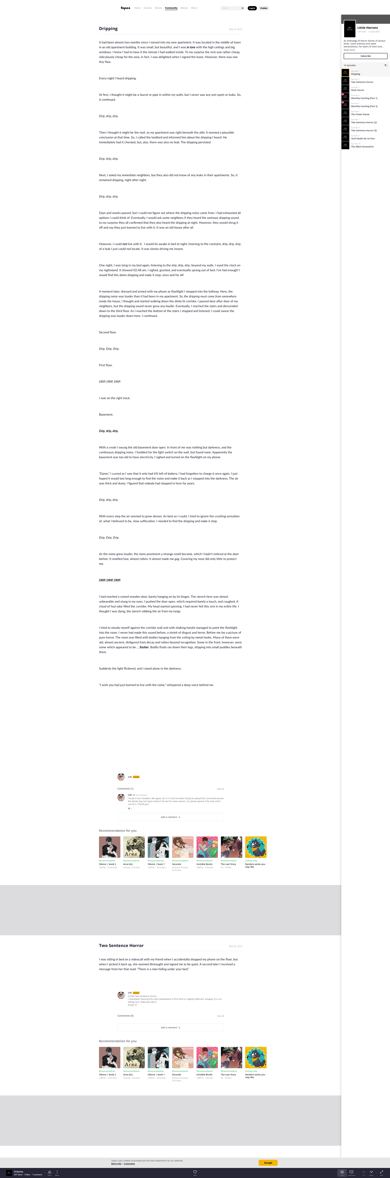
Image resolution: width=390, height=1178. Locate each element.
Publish (264, 8)
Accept (268, 1162)
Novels (158, 8)
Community (171, 8)
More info (116, 1163)
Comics (148, 8)
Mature (184, 8)
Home (138, 8)
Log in (252, 8)
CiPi (130, 777)
